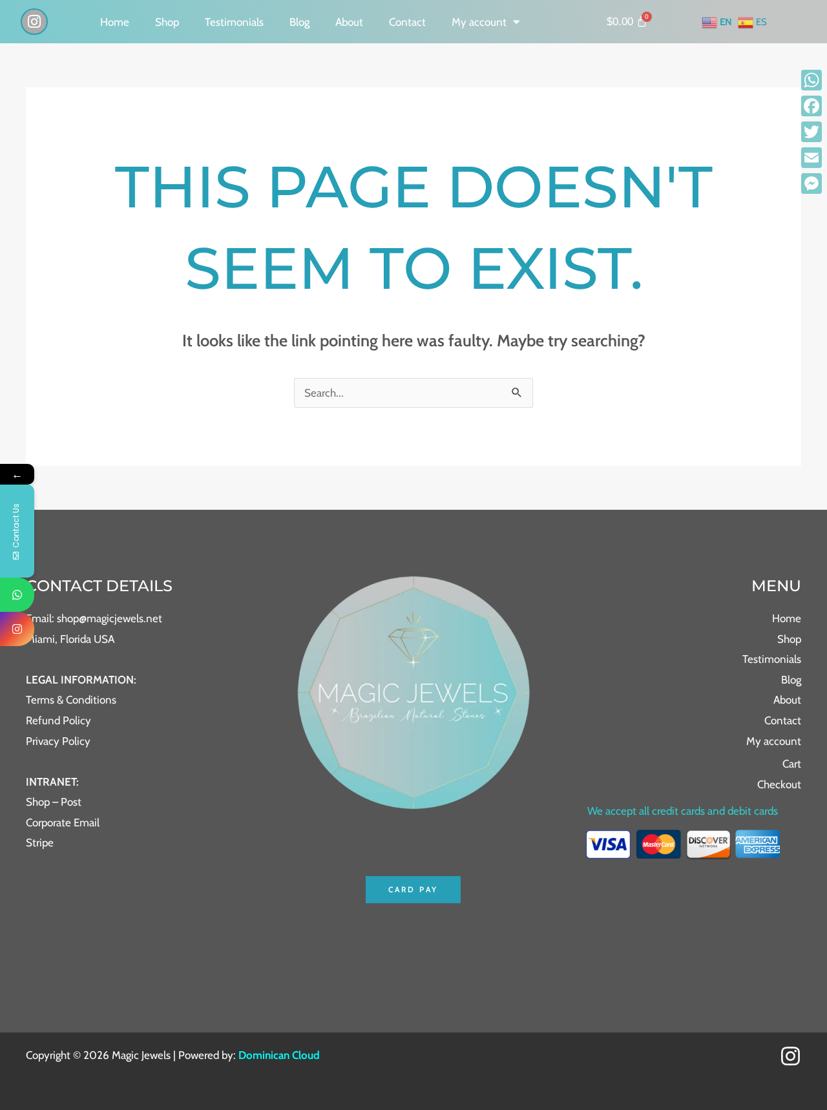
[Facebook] (811, 106)
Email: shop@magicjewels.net (94, 618)
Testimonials (234, 22)
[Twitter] (811, 132)
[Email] (811, 158)
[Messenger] (811, 183)
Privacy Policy (58, 741)
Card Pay (413, 889)
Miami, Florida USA (70, 639)
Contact (407, 22)
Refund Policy (58, 720)
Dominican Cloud (278, 1055)
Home (114, 22)
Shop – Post (53, 801)
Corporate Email (62, 822)
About (349, 22)
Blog (299, 22)
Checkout (779, 784)
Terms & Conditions (71, 699)
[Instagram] (790, 1056)
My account (479, 22)
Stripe (40, 842)
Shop (167, 22)
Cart (791, 763)
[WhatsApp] (811, 80)
